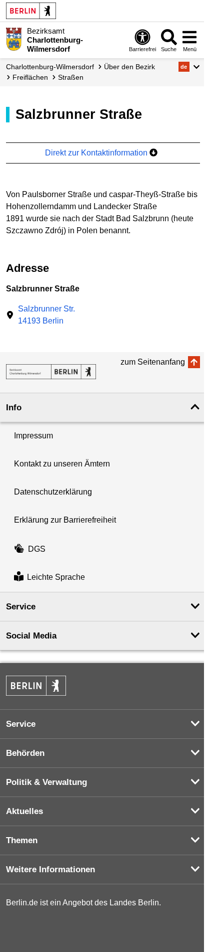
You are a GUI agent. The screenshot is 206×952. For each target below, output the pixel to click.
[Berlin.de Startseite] (31, 11)
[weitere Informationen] (14, 39)
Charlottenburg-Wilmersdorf (50, 67)
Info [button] (14, 407)
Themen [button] (22, 840)
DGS (37, 549)
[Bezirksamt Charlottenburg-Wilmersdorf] (51, 371)
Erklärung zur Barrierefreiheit (65, 520)
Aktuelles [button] (24, 811)
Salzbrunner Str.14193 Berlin (46, 314)
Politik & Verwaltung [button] (46, 782)
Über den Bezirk (129, 67)
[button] (189, 67)
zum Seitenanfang (152, 362)
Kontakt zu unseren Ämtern (62, 463)
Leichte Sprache (56, 577)
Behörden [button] (25, 753)
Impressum (33, 435)
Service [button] (21, 606)
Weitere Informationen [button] (50, 869)
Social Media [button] (31, 636)
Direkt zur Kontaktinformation (97, 152)
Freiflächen (30, 77)
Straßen (71, 77)
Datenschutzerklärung (53, 492)
